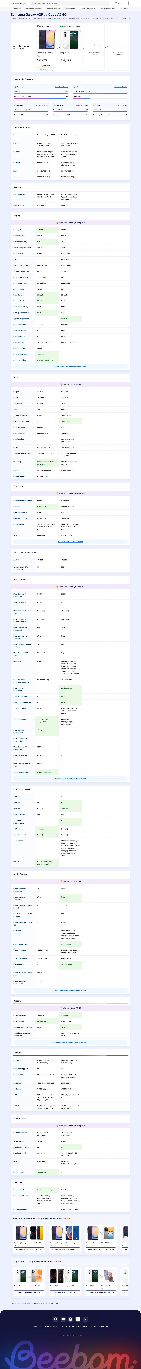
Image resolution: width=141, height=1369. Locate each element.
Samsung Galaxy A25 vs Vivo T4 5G (101, 1249)
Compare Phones (24, 1303)
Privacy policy (82, 1326)
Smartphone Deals (108, 9)
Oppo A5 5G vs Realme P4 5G (29, 1292)
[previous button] (15, 1238)
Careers (47, 1326)
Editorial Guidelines (99, 1326)
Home (14, 1303)
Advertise (70, 1326)
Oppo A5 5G (66, 52)
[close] (55, 30)
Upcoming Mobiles (33, 9)
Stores (123, 9)
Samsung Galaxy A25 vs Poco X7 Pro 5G (30, 1249)
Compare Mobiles (53, 9)
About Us (37, 1326)
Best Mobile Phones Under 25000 (70, 542)
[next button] (125, 1238)
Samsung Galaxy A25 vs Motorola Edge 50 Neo (66, 1249)
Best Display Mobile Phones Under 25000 (70, 366)
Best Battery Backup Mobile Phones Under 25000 (70, 1042)
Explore (15, 9)
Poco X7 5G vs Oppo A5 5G (65, 1292)
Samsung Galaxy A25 (45, 54)
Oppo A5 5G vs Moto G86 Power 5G (101, 1292)
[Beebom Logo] (19, 3)
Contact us (58, 1326)
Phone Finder (70, 9)
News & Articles (87, 9)
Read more (126, 18)
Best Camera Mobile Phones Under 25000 (70, 779)
